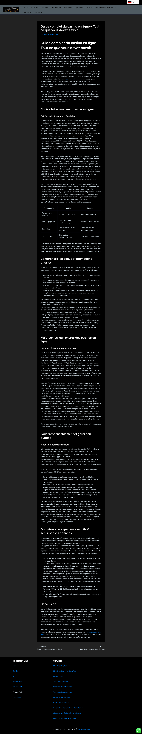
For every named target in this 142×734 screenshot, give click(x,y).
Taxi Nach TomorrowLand (62, 692)
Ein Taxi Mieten (58, 676)
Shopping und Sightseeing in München (67, 713)
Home (26, 7)
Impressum (79, 7)
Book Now (68, 7)
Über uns (34, 7)
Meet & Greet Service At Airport (65, 718)
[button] (115, 7)
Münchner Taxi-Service (61, 697)
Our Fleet (89, 7)
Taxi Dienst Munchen (60, 682)
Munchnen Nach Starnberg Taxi (64, 671)
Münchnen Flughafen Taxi (62, 666)
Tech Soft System (83, 729)
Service (15, 671)
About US (16, 676)
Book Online (17, 682)
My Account (56, 7)
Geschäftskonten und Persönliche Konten (68, 708)
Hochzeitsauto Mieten (61, 702)
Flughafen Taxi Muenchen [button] (104, 7)
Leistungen (45, 7)
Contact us (17, 697)
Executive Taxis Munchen (62, 687)
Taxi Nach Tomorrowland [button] (33, 12)
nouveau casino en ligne (73, 79)
